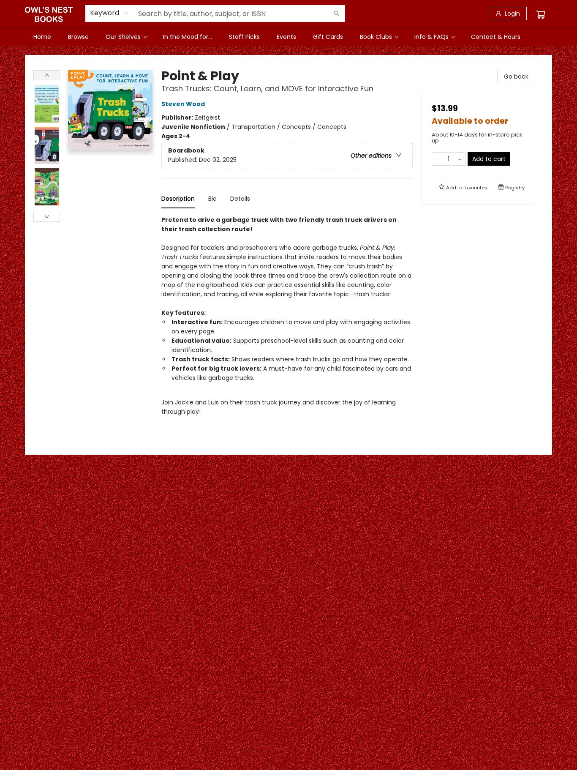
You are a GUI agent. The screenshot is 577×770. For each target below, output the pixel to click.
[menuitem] (42, 36)
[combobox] (109, 13)
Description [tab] (178, 198)
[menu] (288, 36)
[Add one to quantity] (460, 159)
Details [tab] (240, 198)
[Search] (336, 13)
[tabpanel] (287, 325)
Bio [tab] (212, 198)
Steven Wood (183, 104)
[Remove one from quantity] (437, 159)
